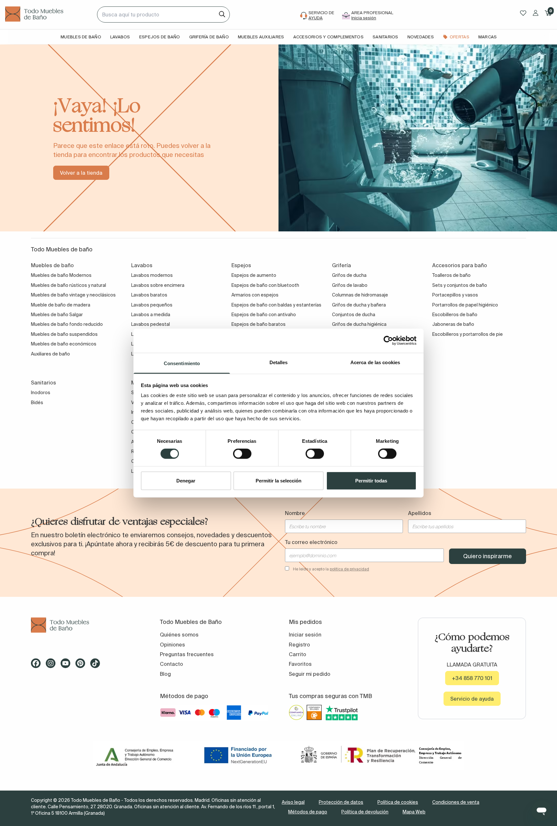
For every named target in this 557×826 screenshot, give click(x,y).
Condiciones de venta (455, 802)
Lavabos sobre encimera (157, 285)
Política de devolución (364, 811)
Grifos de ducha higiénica (359, 324)
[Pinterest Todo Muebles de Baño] (82, 665)
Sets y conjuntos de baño (459, 285)
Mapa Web (414, 811)
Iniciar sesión (305, 634)
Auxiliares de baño (50, 353)
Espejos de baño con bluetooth (265, 285)
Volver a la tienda (81, 173)
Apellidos (419, 513)
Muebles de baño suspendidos (64, 334)
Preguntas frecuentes (187, 654)
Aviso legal (293, 802)
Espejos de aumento (253, 275)
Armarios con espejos (254, 294)
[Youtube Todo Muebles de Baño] (67, 665)
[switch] (242, 454)
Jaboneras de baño (453, 324)
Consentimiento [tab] (182, 363)
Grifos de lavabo (349, 285)
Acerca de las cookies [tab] (375, 362)
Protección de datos (341, 802)
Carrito (297, 654)
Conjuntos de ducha (353, 314)
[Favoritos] (523, 13)
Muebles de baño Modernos (61, 275)
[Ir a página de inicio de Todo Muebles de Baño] (48, 14)
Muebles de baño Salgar (57, 314)
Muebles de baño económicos (63, 343)
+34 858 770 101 (472, 678)
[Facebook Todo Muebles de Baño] (37, 665)
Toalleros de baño (451, 275)
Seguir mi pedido (309, 674)
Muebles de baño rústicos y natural (68, 285)
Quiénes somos (179, 634)
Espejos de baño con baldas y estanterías (276, 304)
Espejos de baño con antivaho (263, 314)
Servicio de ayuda (472, 699)
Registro (299, 644)
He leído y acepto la (331, 569)
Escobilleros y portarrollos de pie (467, 334)
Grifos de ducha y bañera (359, 304)
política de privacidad (349, 569)
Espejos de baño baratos (258, 324)
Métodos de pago (307, 811)
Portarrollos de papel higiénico (465, 304)
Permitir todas (371, 480)
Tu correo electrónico (311, 542)
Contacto (171, 664)
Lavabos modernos (152, 275)
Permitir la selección (278, 480)
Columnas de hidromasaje (360, 294)
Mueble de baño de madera (60, 304)
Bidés (37, 402)
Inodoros (40, 392)
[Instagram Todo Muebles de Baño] (52, 665)
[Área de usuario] (535, 13)
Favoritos (300, 664)
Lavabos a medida (150, 314)
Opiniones (172, 644)
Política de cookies (397, 802)
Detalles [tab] (278, 362)
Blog (165, 674)
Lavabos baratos (149, 294)
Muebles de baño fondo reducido (67, 324)
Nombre (295, 513)
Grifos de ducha (349, 275)
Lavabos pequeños (151, 304)
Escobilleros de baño (454, 314)
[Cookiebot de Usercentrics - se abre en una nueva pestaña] (388, 340)
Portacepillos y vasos (455, 294)
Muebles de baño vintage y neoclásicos (73, 294)
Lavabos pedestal (150, 324)
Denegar (185, 480)
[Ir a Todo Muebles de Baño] (85, 625)
